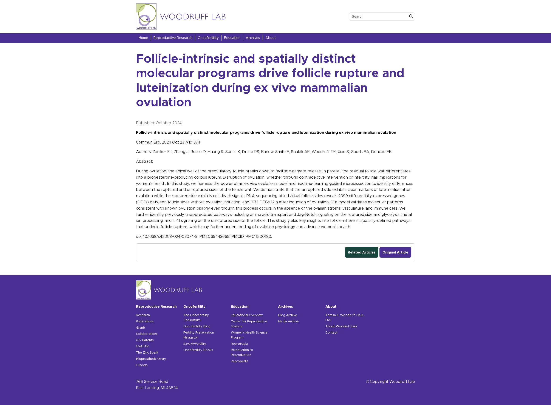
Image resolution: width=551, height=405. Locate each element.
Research (143, 315)
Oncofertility (208, 38)
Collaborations (147, 333)
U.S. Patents (145, 340)
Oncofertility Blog (196, 326)
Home (143, 38)
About (270, 38)
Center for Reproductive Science (249, 324)
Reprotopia (239, 343)
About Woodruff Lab (341, 326)
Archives (253, 38)
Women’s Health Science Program (249, 335)
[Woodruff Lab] (181, 16)
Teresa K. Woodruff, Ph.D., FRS (345, 318)
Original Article (395, 252)
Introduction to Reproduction (242, 353)
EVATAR (142, 346)
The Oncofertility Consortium (196, 318)
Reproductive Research (172, 38)
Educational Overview (247, 315)
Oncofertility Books (198, 350)
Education (232, 38)
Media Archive (288, 321)
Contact (331, 332)
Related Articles (361, 252)
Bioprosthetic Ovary (151, 358)
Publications (145, 321)
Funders (142, 365)
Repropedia (239, 361)
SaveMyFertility (194, 343)
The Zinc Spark (147, 352)
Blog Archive (287, 315)
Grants (141, 327)
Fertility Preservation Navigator (198, 335)
